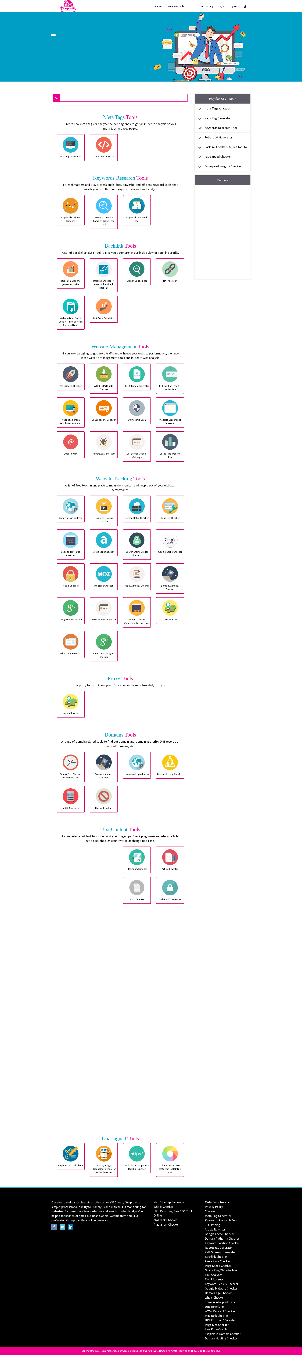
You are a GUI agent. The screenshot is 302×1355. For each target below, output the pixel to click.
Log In (221, 6)
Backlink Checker (216, 1257)
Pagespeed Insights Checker (222, 166)
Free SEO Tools (176, 6)
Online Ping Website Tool (221, 1270)
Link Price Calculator (218, 1329)
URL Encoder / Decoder (220, 1320)
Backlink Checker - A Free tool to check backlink (221, 150)
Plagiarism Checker (166, 1224)
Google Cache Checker (219, 1234)
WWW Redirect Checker (220, 1311)
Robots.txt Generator (218, 137)
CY (248, 6)
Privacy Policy (214, 1207)
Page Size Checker (217, 1325)
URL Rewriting (214, 1307)
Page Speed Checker (217, 157)
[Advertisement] (87, 989)
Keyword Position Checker (222, 1243)
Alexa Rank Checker (217, 1261)
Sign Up (234, 6)
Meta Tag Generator (217, 118)
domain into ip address (220, 1302)
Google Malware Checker (221, 1288)
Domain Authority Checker (222, 1238)
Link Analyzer (213, 1275)
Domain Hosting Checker (221, 1338)
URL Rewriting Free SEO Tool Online (173, 1213)
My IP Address (214, 1279)
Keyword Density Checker (221, 1284)
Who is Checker (163, 1207)
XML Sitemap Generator (169, 1202)
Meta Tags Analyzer (217, 108)
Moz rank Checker (165, 1220)
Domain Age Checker (218, 1293)
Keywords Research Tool (220, 128)
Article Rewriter (215, 1229)
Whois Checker (214, 1297)
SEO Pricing (207, 6)
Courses (158, 6)
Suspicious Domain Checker (222, 1334)
